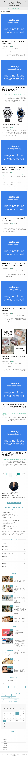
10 (24, 473)
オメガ (3, 691)
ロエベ (3, 688)
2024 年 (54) (5, 739)
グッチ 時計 (7, 512)
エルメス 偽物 (8, 519)
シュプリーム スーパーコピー (12, 515)
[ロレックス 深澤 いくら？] (14, 121)
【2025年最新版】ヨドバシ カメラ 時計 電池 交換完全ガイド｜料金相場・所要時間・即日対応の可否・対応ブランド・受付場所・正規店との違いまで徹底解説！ (19, 643)
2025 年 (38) (5, 737)
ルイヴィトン (22, 686)
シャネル (18, 691)
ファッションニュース (8, 553)
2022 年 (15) (5, 743)
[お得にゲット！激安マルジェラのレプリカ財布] (14, 353)
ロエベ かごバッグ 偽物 (11, 526)
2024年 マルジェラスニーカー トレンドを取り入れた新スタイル (14, 264)
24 (4, 720)
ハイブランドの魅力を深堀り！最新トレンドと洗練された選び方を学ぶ (15, 3)
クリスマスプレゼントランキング (8, 697)
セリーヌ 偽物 (9, 528)
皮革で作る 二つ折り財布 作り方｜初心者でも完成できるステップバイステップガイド (19, 620)
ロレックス (14, 129)
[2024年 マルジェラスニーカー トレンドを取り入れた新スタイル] (14, 260)
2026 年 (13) (5, 735)
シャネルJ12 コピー (9, 523)
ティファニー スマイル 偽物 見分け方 (19, 653)
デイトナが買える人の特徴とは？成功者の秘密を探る (14, 454)
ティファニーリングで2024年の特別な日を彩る (13, 219)
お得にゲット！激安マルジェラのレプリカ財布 (14, 357)
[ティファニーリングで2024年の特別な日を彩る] (14, 215)
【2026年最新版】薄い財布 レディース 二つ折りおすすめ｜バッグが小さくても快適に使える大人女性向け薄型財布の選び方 (20, 611)
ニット (16, 693)
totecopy (15, 699)
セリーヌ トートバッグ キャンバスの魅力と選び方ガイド (14, 89)
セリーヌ (17, 686)
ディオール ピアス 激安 (10, 522)
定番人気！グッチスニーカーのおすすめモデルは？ (14, 42)
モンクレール (8, 688)
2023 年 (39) (5, 741)
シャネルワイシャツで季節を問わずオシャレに (14, 309)
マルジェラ (6, 414)
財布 (5, 563)
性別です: (11, 493)
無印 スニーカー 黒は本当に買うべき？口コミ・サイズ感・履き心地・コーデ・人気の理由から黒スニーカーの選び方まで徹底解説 (19, 600)
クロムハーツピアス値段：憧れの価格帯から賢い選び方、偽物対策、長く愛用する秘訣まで (19, 671)
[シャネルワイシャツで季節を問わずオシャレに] (14, 305)
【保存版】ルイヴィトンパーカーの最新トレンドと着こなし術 (14, 168)
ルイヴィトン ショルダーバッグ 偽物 (9, 701)
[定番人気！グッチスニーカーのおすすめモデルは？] (14, 38)
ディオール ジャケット (6, 695)
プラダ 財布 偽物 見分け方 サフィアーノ (20, 633)
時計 (5, 556)
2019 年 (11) (5, 749)
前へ (4, 473)
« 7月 (4, 726)
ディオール (12, 691)
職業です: (4, 495)
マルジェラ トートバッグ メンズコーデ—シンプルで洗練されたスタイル (14, 406)
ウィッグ (5, 546)
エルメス (7, 691)
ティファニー (11, 693)
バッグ (5, 549)
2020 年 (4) (5, 747)
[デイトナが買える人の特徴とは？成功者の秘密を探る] (14, 450)
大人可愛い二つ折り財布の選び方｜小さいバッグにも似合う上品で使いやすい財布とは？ (19, 590)
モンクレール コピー (10, 517)
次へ (17, 476)
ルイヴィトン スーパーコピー (12, 520)
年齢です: (4, 493)
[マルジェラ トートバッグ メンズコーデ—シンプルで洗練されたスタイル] (14, 402)
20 (13, 476)
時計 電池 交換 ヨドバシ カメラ (18, 688)
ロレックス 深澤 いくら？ (10, 124)
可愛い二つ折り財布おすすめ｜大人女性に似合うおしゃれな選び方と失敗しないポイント (19, 581)
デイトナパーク (17, 660)
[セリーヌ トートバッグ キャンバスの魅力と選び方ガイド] (14, 85)
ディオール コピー (9, 525)
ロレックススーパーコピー (11, 514)
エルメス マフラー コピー (7, 699)
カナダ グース (4, 693)
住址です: (4, 497)
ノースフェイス (5, 686)
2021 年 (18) (5, 745)
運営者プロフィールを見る (14, 502)
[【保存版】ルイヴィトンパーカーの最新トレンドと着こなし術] (14, 164)
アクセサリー (6, 543)
